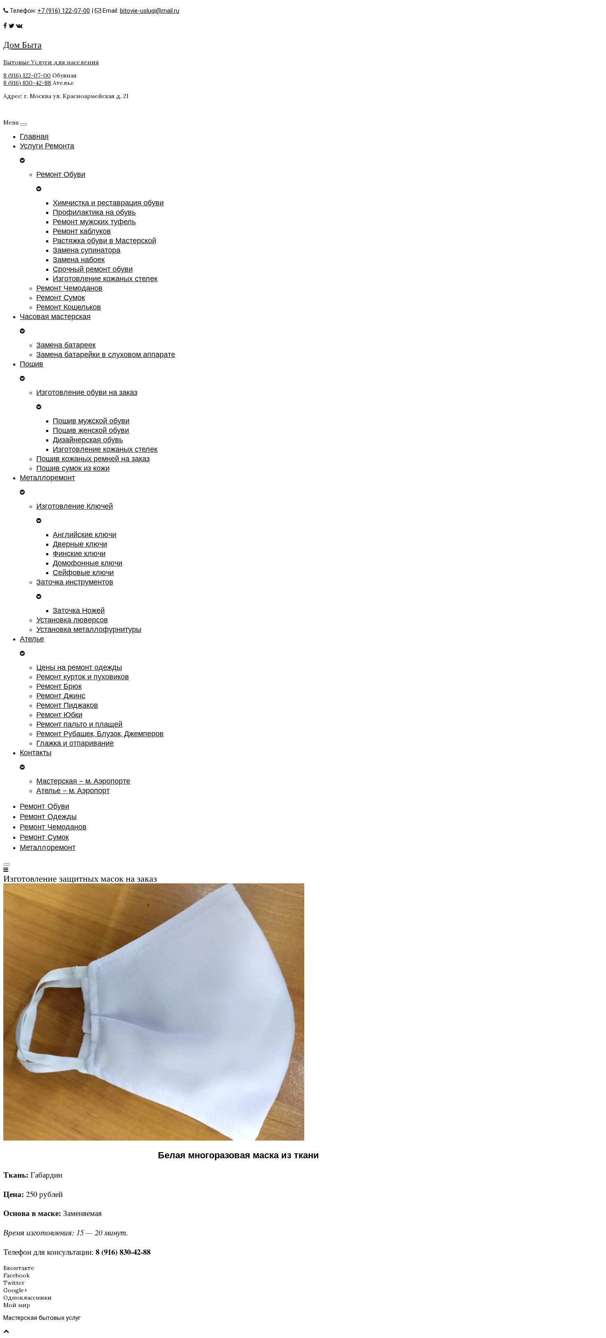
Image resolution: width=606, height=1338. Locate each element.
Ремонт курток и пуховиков (82, 677)
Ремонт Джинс (60, 696)
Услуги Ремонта (47, 146)
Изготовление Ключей (74, 506)
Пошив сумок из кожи (73, 468)
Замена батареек (66, 345)
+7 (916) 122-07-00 (64, 10)
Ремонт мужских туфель (94, 222)
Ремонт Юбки (59, 715)
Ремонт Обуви (60, 174)
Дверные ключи (80, 544)
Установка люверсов (72, 620)
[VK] (19, 26)
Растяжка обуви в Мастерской (104, 241)
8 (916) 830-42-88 (27, 83)
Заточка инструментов (74, 582)
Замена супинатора (86, 250)
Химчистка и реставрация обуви (108, 203)
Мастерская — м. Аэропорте (83, 781)
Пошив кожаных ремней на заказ (93, 459)
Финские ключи (79, 554)
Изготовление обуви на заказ (86, 392)
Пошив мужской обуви (91, 421)
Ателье (32, 639)
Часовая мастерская (55, 317)
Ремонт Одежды (48, 817)
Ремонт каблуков (82, 231)
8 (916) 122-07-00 (27, 75)
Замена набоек (79, 260)
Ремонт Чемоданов (69, 288)
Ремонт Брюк (59, 686)
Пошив (31, 364)
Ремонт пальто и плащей (79, 724)
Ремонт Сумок (60, 298)
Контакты (36, 753)
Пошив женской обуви (91, 430)
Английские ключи (84, 535)
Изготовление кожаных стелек (105, 279)
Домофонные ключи (87, 563)
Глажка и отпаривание (75, 743)
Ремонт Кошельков (68, 307)
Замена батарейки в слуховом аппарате (105, 354)
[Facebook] (5, 26)
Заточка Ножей (79, 610)
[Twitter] (11, 26)
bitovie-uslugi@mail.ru (149, 10)
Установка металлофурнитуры (88, 629)
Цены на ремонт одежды (79, 667)
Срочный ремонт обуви (93, 269)
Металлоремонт (47, 478)
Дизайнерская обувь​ (88, 440)
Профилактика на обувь (94, 212)
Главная (34, 136)
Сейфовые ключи (83, 572)
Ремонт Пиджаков (67, 705)
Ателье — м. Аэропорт (73, 791)
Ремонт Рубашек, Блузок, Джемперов (100, 734)
